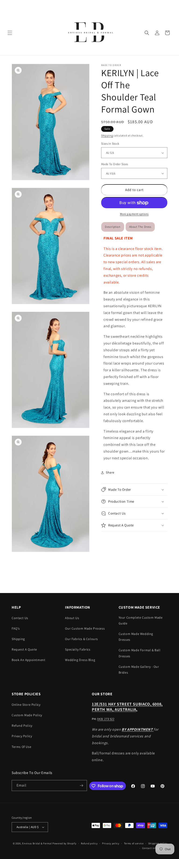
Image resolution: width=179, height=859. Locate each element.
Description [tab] (112, 227)
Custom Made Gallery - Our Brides (139, 670)
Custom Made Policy (27, 715)
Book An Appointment (28, 660)
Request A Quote (24, 649)
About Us (72, 618)
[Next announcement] (170, 5)
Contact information (154, 848)
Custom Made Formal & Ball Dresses (140, 653)
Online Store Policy (26, 704)
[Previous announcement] (9, 5)
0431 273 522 (105, 719)
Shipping (107, 135)
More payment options (134, 214)
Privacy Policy (22, 736)
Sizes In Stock (110, 144)
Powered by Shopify (64, 843)
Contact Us (20, 618)
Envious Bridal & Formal (37, 843)
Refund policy (89, 843)
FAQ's (16, 628)
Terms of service (134, 843)
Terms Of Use (21, 747)
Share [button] (110, 472)
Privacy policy (110, 843)
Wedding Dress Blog (80, 660)
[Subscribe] (81, 785)
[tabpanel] (134, 348)
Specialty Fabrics (77, 649)
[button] (10, 33)
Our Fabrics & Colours (81, 639)
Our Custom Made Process (85, 628)
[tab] (140, 227)
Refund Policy (22, 725)
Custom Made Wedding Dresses (136, 637)
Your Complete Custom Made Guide (141, 620)
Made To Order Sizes (114, 164)
